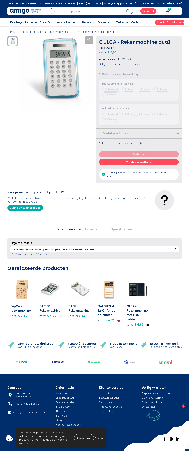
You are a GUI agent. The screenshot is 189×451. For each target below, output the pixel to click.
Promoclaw (63, 406)
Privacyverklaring (152, 402)
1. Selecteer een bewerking (118, 74)
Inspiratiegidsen (66, 402)
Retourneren (106, 402)
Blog (59, 420)
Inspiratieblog (65, 397)
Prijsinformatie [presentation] (68, 229)
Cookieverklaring (152, 397)
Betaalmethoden (109, 397)
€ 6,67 (106, 320)
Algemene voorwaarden (156, 393)
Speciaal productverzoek (170, 22)
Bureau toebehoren (34, 31)
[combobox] (87, 11)
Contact (160, 3)
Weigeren (99, 438)
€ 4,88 (135, 324)
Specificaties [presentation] (121, 229)
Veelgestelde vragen (68, 424)
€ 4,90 (47, 315)
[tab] (68, 229)
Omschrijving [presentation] (95, 229)
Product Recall (108, 411)
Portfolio (61, 415)
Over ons (148, 3)
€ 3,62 (77, 315)
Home (11, 31)
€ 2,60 (18, 315)
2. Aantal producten (113, 133)
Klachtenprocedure (110, 406)
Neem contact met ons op (25, 208)
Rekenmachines (58, 31)
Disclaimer (148, 406)
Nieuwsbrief (174, 3)
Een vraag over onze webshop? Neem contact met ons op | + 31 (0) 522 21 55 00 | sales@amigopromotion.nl (71, 3)
